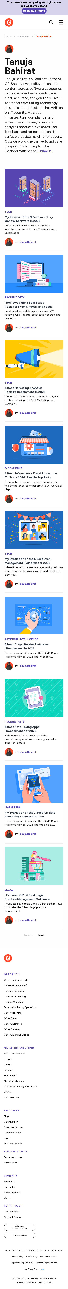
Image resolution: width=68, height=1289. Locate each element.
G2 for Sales (10, 1018)
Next (41, 935)
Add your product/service (20, 1227)
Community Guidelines (14, 1250)
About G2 (9, 1181)
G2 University (11, 1121)
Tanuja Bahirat (27, 242)
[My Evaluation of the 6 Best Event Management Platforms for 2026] (34, 529)
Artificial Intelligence (21, 639)
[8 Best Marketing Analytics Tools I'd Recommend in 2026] (34, 358)
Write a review (20, 1235)
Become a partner (13, 1157)
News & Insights (12, 1192)
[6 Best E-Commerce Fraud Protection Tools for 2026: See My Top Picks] (34, 444)
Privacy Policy (17, 1257)
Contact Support (13, 1217)
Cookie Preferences (48, 1257)
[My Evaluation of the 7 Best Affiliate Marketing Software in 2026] (34, 783)
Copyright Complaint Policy (22, 1263)
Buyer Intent (10, 1075)
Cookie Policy (31, 1257)
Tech (8, 211)
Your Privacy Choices (32, 1269)
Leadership (10, 1187)
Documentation (12, 1132)
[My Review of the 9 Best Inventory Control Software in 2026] (34, 187)
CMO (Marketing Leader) (17, 980)
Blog (6, 1116)
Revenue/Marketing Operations (20, 1007)
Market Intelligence (14, 1081)
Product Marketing (14, 1002)
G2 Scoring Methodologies (38, 1250)
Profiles (8, 1059)
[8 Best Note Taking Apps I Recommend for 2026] (34, 697)
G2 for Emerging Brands (16, 1034)
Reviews (8, 1070)
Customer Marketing (15, 996)
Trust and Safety (13, 1143)
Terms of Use (57, 1250)
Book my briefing (34, 10)
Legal (9, 889)
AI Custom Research (14, 1053)
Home (8, 36)
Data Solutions (12, 1097)
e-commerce (13, 468)
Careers (8, 1198)
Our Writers (23, 36)
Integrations (10, 1162)
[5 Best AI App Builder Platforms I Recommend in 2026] (34, 615)
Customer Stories (13, 1127)
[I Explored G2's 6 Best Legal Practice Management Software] (34, 866)
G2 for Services (12, 1029)
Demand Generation (14, 991)
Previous (29, 935)
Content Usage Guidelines (46, 1263)
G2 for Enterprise (13, 1023)
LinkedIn (44, 151)
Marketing (12, 807)
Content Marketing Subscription (21, 1086)
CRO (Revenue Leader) (15, 985)
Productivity (14, 297)
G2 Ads (8, 1092)
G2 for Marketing (13, 1012)
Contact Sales (11, 1211)
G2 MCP (8, 1064)
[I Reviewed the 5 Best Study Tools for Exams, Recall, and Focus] (34, 273)
